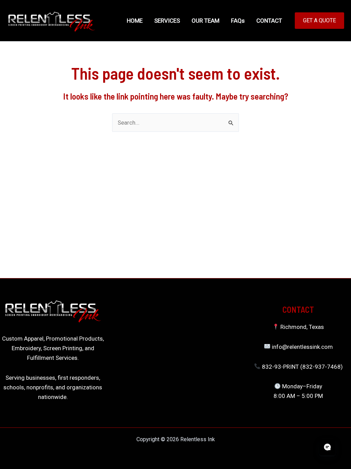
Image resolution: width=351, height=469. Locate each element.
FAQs (238, 20)
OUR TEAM (205, 20)
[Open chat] (327, 447)
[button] (319, 20)
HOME (135, 20)
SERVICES (167, 20)
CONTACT (269, 20)
